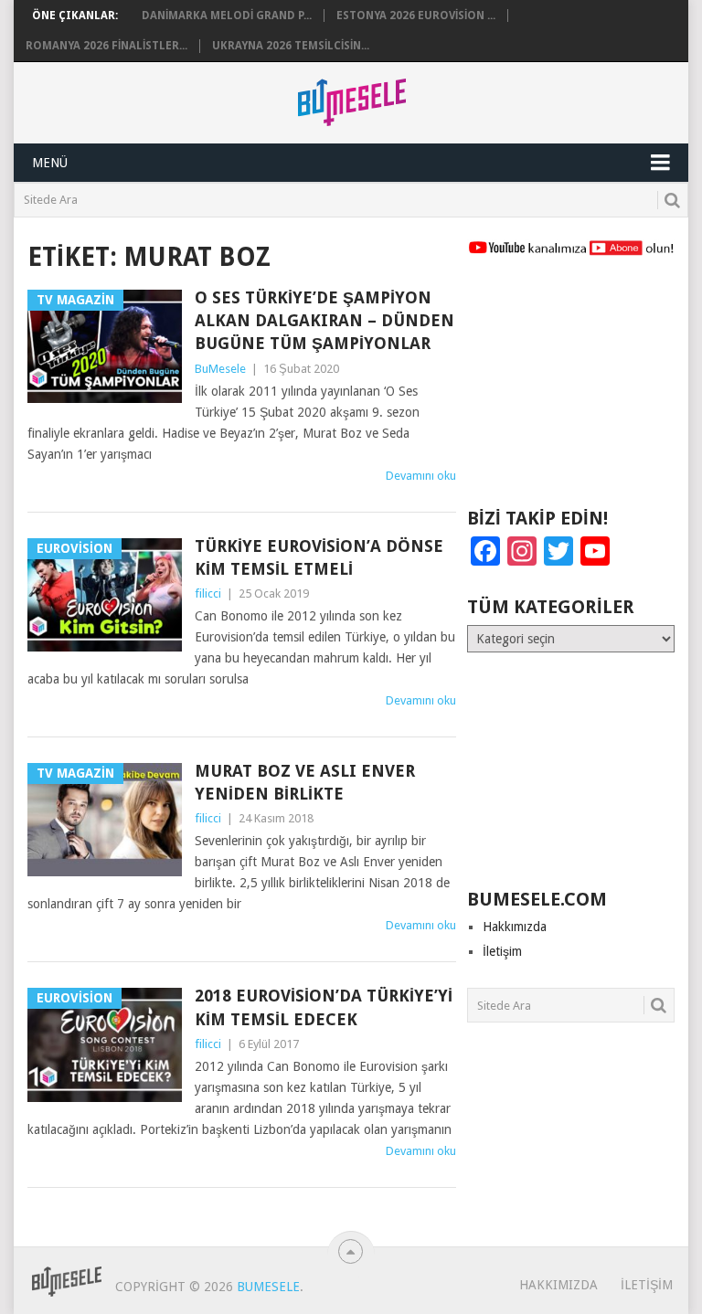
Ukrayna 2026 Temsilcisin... (290, 45)
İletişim (502, 951)
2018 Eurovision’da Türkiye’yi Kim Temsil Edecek (323, 1007)
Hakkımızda (515, 926)
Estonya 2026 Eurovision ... (415, 15)
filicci (208, 593)
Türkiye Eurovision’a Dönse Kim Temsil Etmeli (319, 557)
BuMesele (220, 369)
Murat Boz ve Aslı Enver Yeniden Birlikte (305, 782)
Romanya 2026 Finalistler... (106, 45)
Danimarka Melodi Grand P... (227, 15)
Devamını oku (421, 475)
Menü (50, 162)
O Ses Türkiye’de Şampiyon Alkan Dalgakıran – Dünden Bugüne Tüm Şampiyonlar (324, 320)
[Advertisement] (570, 390)
